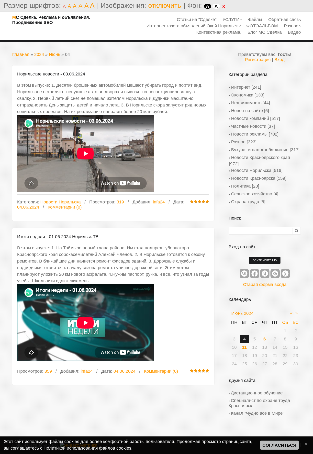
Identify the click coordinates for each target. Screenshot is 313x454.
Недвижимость (246, 102)
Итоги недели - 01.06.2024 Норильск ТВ (58, 236)
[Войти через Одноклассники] (285, 273)
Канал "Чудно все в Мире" (257, 413)
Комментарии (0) (65, 207)
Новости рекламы (249, 134)
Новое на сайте (247, 110)
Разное (238, 141)
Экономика (242, 95)
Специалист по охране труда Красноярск (259, 403)
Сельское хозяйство (251, 193)
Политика (241, 186)
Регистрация (258, 59)
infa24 (159, 202)
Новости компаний (250, 118)
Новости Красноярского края (260, 157)
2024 (39, 54)
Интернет (240, 87)
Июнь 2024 (242, 313)
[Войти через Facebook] (254, 273)
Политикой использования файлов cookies (87, 448)
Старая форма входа (265, 284)
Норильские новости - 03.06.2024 (51, 74)
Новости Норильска (60, 202)
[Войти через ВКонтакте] (244, 273)
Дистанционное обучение (257, 393)
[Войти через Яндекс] (264, 273)
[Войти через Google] (275, 273)
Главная (20, 54)
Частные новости (248, 126)
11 (244, 347)
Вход (279, 59)
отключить (164, 5)
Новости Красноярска (253, 178)
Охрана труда (245, 201)
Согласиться (279, 445)
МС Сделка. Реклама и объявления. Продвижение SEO (51, 20)
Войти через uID (265, 260)
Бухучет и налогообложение (260, 149)
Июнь (54, 54)
